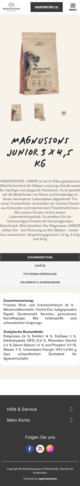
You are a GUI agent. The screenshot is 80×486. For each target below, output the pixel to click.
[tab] (40, 257)
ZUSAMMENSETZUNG (40, 257)
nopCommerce (47, 478)
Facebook (30, 449)
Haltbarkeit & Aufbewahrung (40, 282)
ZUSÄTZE (40, 265)
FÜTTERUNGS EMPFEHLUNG (40, 273)
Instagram (50, 449)
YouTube (40, 449)
